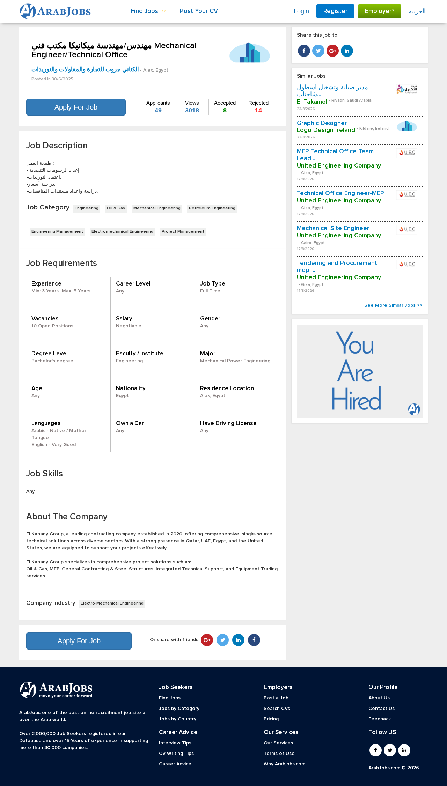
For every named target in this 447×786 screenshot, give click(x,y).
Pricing (271, 719)
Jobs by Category (179, 708)
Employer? (379, 11)
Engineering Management (57, 232)
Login (301, 11)
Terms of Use (279, 753)
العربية (417, 11)
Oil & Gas (116, 208)
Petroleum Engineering (212, 208)
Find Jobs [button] (145, 11)
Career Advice (175, 764)
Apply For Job (75, 107)
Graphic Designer (322, 123)
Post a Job (276, 698)
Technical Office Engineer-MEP (340, 193)
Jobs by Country (177, 719)
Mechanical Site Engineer (333, 228)
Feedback (379, 719)
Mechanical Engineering (157, 208)
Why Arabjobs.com (284, 764)
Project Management (183, 232)
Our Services (278, 743)
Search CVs (277, 708)
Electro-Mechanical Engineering (112, 603)
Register (335, 11)
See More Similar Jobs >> (393, 305)
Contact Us (381, 708)
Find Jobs (170, 698)
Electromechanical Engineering (122, 232)
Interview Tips (175, 743)
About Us (379, 698)
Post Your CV (199, 11)
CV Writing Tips (176, 753)
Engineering (86, 208)
